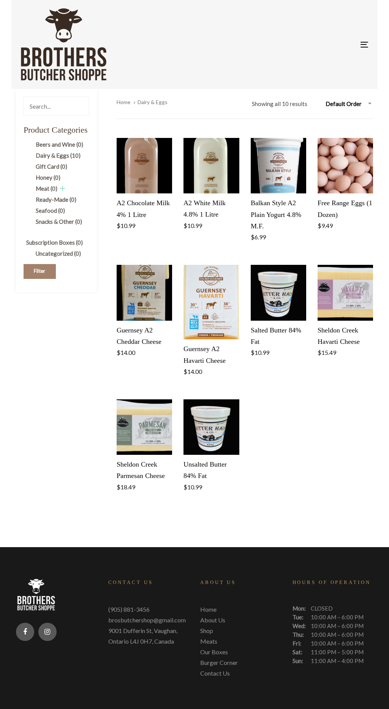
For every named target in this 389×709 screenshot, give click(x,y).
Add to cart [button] (144, 180)
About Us (212, 620)
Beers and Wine (59, 144)
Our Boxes (214, 651)
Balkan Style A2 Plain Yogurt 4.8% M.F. (276, 214)
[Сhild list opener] (62, 188)
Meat (46, 188)
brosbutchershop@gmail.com (147, 620)
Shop (206, 630)
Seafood (50, 210)
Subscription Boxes (54, 242)
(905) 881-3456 (129, 609)
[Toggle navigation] (310, 44)
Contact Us (215, 673)
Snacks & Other (59, 221)
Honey (48, 177)
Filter (39, 271)
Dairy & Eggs (58, 155)
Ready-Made (56, 199)
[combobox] (349, 103)
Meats (208, 641)
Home (123, 102)
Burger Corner (219, 662)
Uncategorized (58, 253)
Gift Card (51, 166)
